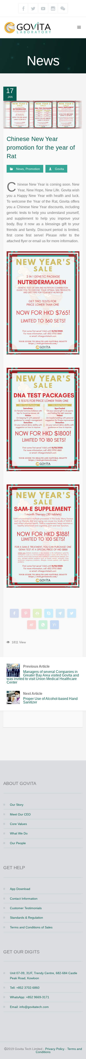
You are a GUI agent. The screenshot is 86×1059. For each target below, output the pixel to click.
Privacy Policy (54, 1049)
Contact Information (23, 898)
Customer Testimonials (26, 908)
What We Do (19, 833)
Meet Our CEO (20, 814)
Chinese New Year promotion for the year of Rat (41, 147)
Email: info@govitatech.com (29, 1007)
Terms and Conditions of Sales (31, 927)
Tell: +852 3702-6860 (24, 987)
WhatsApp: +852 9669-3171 (29, 997)
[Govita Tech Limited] (28, 27)
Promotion (33, 169)
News (20, 169)
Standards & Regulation (26, 917)
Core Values (18, 824)
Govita (59, 169)
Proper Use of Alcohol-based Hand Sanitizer (50, 698)
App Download (20, 889)
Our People (18, 843)
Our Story (16, 804)
